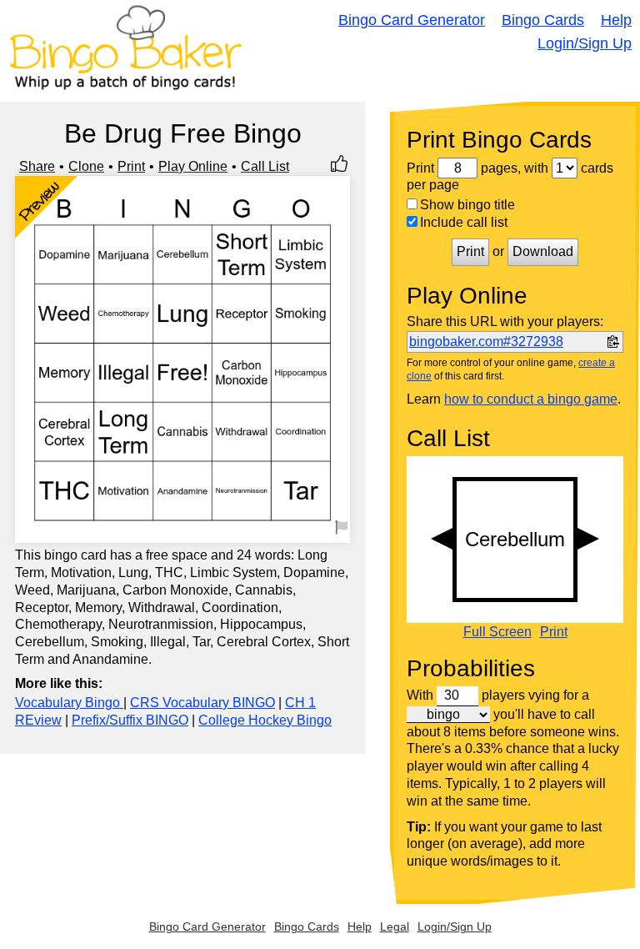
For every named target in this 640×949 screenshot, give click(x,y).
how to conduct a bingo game (531, 399)
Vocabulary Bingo (69, 702)
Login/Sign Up (585, 43)
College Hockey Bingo (265, 720)
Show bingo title (467, 205)
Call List (265, 166)
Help (616, 20)
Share (37, 166)
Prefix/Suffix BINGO (130, 720)
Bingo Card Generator (411, 20)
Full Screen (497, 632)
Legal (394, 926)
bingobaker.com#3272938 (486, 341)
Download (542, 251)
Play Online (193, 166)
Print (131, 166)
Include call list (464, 222)
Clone (86, 166)
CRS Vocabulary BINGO (202, 702)
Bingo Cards (543, 20)
